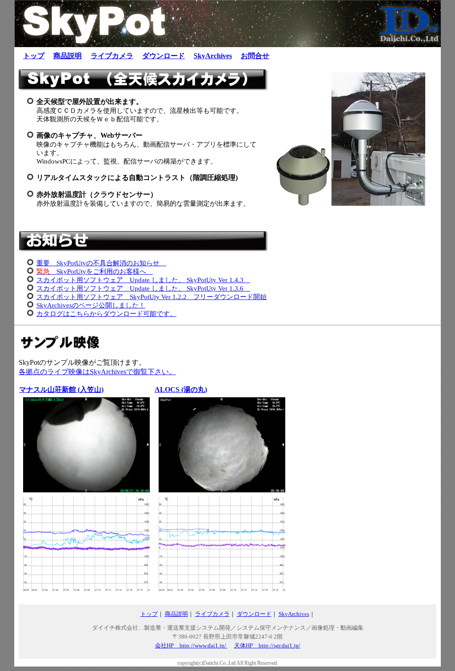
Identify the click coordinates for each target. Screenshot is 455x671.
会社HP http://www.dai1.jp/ (191, 645)
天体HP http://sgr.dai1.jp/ (267, 645)
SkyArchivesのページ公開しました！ (90, 305)
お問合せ (255, 56)
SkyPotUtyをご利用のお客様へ (94, 271)
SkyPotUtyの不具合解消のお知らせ (101, 263)
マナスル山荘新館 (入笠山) (61, 389)
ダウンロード (163, 56)
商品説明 (67, 56)
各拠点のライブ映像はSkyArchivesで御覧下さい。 (97, 371)
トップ (33, 56)
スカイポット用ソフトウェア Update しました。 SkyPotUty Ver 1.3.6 (143, 288)
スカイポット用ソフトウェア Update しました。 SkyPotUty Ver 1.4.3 (143, 280)
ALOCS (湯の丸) (181, 389)
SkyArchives (213, 56)
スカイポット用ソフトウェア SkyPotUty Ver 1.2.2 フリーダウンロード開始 (151, 296)
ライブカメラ (112, 56)
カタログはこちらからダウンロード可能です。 (106, 313)
